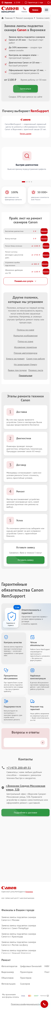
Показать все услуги (23, 281)
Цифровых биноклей (31, 966)
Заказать (44, 231)
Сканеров (25, 983)
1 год (17, 607)
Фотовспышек (8, 983)
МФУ (46, 966)
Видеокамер (7, 972)
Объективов (7, 977)
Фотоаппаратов (9, 966)
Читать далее (25, 133)
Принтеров (25, 977)
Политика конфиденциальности (25, 1004)
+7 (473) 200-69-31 (19, 768)
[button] (23, 181)
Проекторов (26, 972)
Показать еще (25, 375)
